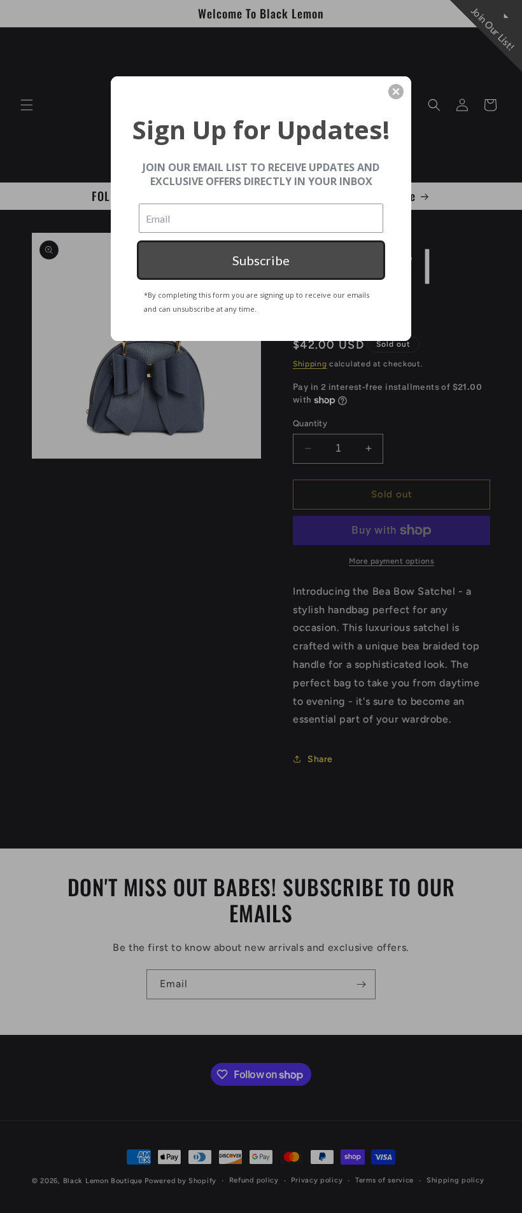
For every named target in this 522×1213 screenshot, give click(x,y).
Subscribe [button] (261, 260)
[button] (396, 91)
